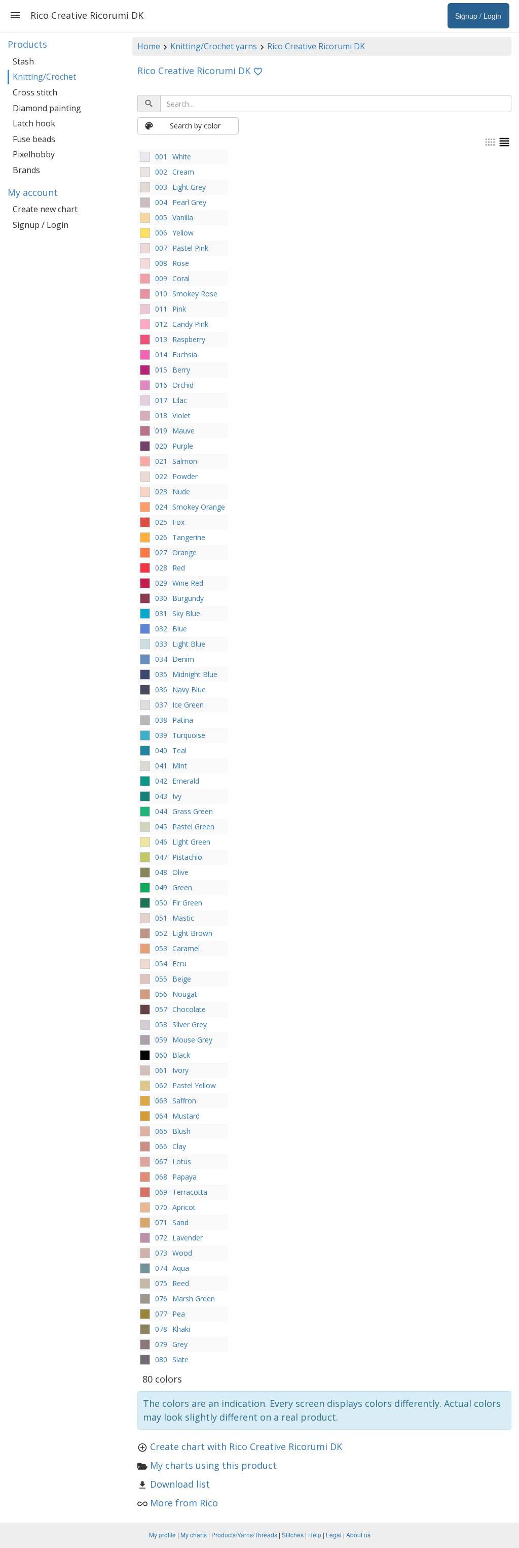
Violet (181, 415)
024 (161, 507)
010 (161, 293)
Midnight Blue (194, 674)
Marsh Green (193, 1298)
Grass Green (192, 811)
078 (161, 1329)
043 (161, 796)
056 (161, 994)
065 (161, 1131)
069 (161, 1192)
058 (161, 1024)
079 (161, 1344)
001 (161, 156)
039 (161, 735)
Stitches (293, 1534)
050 (161, 902)
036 (161, 689)
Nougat (184, 994)
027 (161, 552)
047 (161, 857)
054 (161, 963)
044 (161, 811)
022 (161, 476)
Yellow (183, 233)
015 (161, 370)
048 (161, 872)
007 (161, 248)
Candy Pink (190, 324)
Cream (183, 172)
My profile (162, 1534)
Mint (179, 765)
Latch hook (34, 123)
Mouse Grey (192, 1040)
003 (161, 187)
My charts (193, 1534)
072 (161, 1237)
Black (181, 1055)
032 (161, 628)
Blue (179, 628)
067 (161, 1161)
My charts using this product (213, 1465)
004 (161, 202)
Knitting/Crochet (44, 76)
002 (161, 172)
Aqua (180, 1268)
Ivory (180, 1070)
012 (161, 324)
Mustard (186, 1116)
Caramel (186, 948)
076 (161, 1298)
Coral (181, 278)
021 (161, 461)
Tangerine (188, 537)
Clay (179, 1146)
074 (161, 1268)
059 (161, 1040)
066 (161, 1146)
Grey (180, 1344)
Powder (185, 476)
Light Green (191, 842)
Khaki (181, 1329)
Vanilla (182, 217)
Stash (23, 61)
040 (161, 750)
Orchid (183, 385)
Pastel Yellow (194, 1085)
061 (161, 1070)
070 (161, 1207)
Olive (180, 872)
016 (161, 385)
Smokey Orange (198, 507)
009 (161, 278)
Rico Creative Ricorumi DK (316, 46)
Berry (181, 370)
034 (161, 659)
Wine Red (187, 583)
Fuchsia (184, 354)
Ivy (176, 796)
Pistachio (187, 857)
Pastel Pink (190, 248)
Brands (26, 170)
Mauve (183, 430)
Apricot (184, 1207)
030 (161, 598)
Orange (184, 552)
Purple (182, 446)
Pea (178, 1314)
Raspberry (188, 339)
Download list (180, 1484)
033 (161, 644)
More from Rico (184, 1503)
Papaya (184, 1177)
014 (161, 354)
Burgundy (188, 598)
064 (161, 1116)
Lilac (179, 400)
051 (161, 918)
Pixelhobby (34, 154)
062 (161, 1085)
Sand (180, 1222)
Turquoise (188, 735)
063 (161, 1100)
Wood (182, 1253)
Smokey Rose (194, 293)
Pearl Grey (189, 202)
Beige (181, 979)
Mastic (183, 918)
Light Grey (189, 187)
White (181, 156)
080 (161, 1359)
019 (161, 430)
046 (161, 842)
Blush (181, 1131)
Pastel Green (193, 826)
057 (161, 1009)
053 (161, 948)
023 (161, 491)
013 (161, 339)
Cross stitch (35, 92)
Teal (179, 750)
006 (161, 233)
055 (161, 979)
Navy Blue (189, 689)
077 (161, 1314)
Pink (179, 309)
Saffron (184, 1100)
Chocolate (189, 1009)
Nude (181, 491)
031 (161, 613)
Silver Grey (189, 1024)
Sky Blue (186, 613)
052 (161, 933)
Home (148, 46)
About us (358, 1534)
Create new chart (45, 209)
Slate (180, 1359)
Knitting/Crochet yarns (213, 46)
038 (161, 720)
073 (161, 1253)
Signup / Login (40, 224)
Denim (183, 659)
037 (161, 705)
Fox (178, 522)
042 (161, 781)
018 (161, 415)
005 (161, 217)
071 (161, 1222)
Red (178, 568)
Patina (182, 720)
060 (161, 1055)
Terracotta (189, 1192)
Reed (180, 1283)
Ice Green (188, 705)
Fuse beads (34, 139)
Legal (334, 1534)
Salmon (184, 461)
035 (161, 674)
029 (161, 583)
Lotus (181, 1161)
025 (161, 522)
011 (161, 309)
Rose (180, 263)
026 (161, 537)
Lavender (187, 1237)
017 (161, 400)
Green (182, 887)
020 (161, 446)
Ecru (179, 963)
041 (161, 765)
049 (161, 887)
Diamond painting (47, 108)
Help (314, 1534)
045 (161, 826)
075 (161, 1283)
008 (161, 263)
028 (161, 568)
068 (161, 1177)
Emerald (185, 781)
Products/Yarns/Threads (244, 1534)
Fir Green (187, 902)
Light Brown (192, 933)
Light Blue (188, 644)
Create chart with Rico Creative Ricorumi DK (246, 1446)
